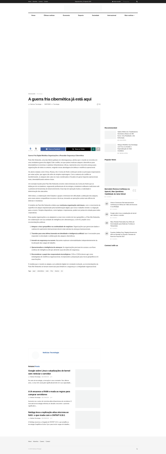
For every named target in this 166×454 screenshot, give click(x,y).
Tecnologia (39, 93)
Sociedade (95, 15)
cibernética (40, 271)
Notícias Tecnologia (35, 104)
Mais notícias (129, 15)
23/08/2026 (46, 376)
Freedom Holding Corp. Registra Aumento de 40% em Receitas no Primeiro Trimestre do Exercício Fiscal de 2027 (123, 234)
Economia (66, 15)
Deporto (81, 15)
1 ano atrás (122, 140)
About (29, 1)
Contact (46, 1)
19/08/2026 (46, 418)
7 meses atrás (123, 153)
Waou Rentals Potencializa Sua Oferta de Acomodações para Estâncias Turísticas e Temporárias (122, 224)
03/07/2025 (47, 104)
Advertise (34, 1)
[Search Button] (136, 1)
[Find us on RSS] (137, 449)
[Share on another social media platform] (98, 149)
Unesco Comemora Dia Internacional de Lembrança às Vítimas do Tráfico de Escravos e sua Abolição (123, 204)
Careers (41, 1)
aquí (34, 271)
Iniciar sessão (117, 1)
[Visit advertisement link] (83, 57)
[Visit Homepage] (83, 8)
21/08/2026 (46, 397)
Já (62, 271)
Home (33, 15)
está (47, 271)
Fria (52, 271)
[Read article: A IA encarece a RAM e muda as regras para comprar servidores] (87, 399)
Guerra (57, 271)
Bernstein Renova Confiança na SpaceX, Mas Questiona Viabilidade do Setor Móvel (117, 191)
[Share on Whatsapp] (93, 149)
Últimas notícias (49, 15)
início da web (31, 93)
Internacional (111, 15)
